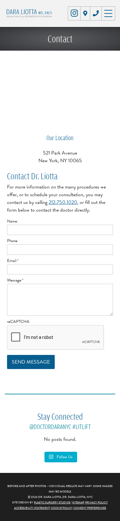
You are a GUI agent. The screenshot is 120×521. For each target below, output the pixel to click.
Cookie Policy (61, 508)
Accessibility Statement (32, 508)
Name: (12, 221)
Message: (15, 280)
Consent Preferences (89, 508)
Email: (13, 260)
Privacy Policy (96, 502)
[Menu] (108, 12)
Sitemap (78, 502)
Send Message (31, 362)
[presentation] (55, 337)
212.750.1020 (63, 202)
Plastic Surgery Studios (52, 502)
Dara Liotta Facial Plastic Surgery (30, 13)
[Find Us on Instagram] (74, 13)
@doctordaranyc (50, 426)
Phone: (12, 241)
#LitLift (81, 426)
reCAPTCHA (18, 321)
